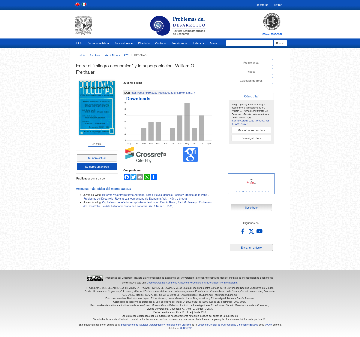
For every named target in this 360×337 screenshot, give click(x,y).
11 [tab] (268, 191)
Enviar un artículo (251, 247)
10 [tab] (265, 191)
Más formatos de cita (250, 130)
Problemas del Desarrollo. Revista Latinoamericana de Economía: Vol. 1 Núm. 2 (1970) (135, 198)
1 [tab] (236, 191)
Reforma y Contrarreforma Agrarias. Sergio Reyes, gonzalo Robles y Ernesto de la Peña (155, 195)
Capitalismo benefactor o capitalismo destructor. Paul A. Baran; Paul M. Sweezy (149, 202)
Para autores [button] (123, 43)
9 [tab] (262, 191)
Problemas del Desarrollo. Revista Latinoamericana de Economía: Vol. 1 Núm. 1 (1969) (147, 204)
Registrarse (261, 5)
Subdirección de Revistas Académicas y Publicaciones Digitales (156, 324)
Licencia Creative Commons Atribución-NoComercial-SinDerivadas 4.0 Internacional (192, 282)
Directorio (144, 43)
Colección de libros (251, 80)
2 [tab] (240, 191)
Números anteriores (97, 166)
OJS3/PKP (186, 328)
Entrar (278, 5)
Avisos (213, 43)
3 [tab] (243, 191)
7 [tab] (256, 191)
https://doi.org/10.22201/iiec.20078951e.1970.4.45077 (163, 92)
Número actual (97, 158)
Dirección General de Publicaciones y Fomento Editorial (228, 324)
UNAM (268, 324)
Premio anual (179, 43)
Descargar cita (251, 138)
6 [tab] (252, 191)
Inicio (79, 43)
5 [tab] (249, 191)
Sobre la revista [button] (97, 43)
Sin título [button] (96, 144)
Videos (251, 71)
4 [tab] (246, 191)
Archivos (95, 55)
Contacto (160, 43)
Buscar (280, 43)
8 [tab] (259, 191)
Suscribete (251, 207)
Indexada (198, 43)
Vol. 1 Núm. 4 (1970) (117, 55)
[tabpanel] (251, 182)
